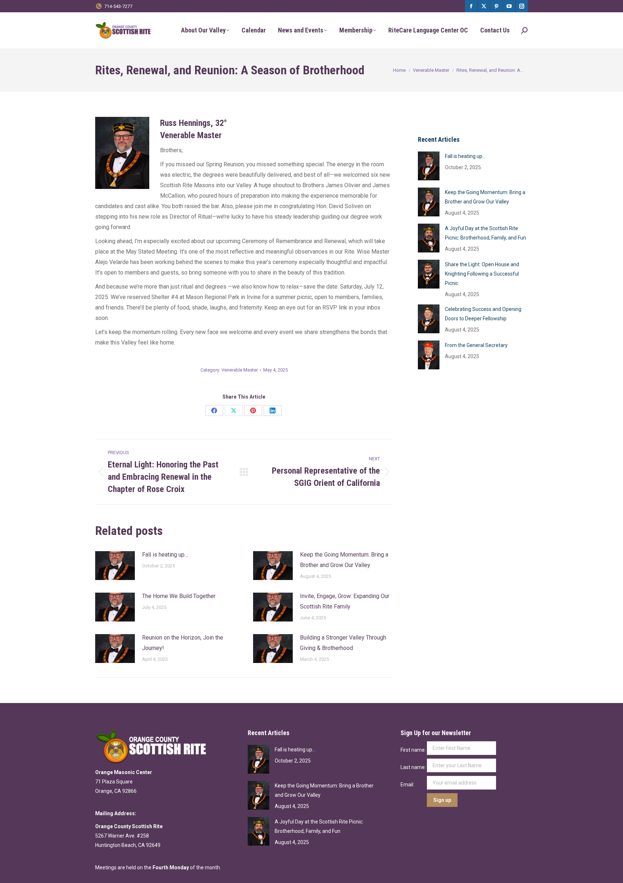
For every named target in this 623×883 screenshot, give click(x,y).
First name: (414, 750)
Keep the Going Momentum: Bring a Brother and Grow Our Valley (344, 559)
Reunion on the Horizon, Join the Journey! (182, 642)
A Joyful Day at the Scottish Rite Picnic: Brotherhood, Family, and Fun (485, 233)
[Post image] (115, 565)
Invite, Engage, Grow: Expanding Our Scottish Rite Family (344, 601)
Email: (408, 784)
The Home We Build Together (179, 596)
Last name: (414, 767)
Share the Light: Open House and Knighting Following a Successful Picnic (482, 274)
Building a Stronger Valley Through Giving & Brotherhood (343, 642)
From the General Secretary (476, 345)
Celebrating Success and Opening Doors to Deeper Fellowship (483, 313)
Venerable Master (239, 370)
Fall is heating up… (165, 554)
